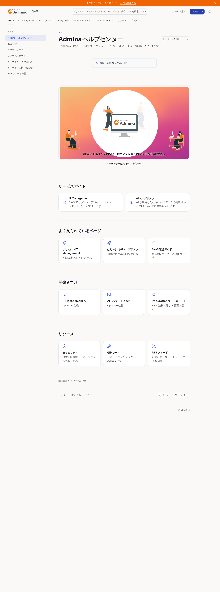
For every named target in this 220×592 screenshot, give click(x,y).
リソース (122, 20)
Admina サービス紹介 (118, 163)
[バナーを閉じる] (215, 3)
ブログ (133, 20)
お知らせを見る (128, 3)
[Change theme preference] (209, 11)
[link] (90, 202)
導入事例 (137, 163)
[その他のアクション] (187, 39)
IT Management (26, 20)
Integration (63, 20)
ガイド (11, 20)
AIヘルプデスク (46, 20)
